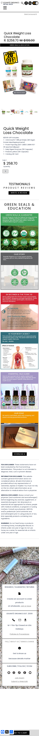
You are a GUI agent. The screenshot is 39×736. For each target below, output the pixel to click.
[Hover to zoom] (19, 73)
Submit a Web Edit (19, 681)
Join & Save (26, 606)
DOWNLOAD (19, 454)
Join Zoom (19, 678)
